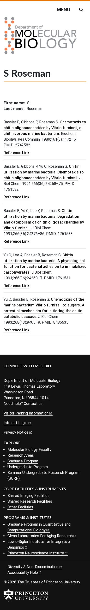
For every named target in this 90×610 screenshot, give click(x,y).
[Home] (41, 37)
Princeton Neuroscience (35, 553)
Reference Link (16, 152)
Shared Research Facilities (29, 501)
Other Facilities (20, 507)
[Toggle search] (81, 9)
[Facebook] (6, 374)
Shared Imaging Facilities (28, 495)
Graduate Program (22, 461)
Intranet (15, 422)
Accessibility (22, 572)
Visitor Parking (26, 413)
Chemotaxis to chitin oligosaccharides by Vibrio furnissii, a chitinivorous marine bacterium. (45, 128)
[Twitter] (14, 374)
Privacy (16, 432)
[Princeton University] (26, 595)
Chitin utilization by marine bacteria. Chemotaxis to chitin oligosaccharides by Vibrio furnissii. (44, 172)
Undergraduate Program (27, 467)
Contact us (33, 403)
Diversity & (32, 566)
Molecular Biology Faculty (29, 449)
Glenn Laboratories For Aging (40, 536)
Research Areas (20, 455)
